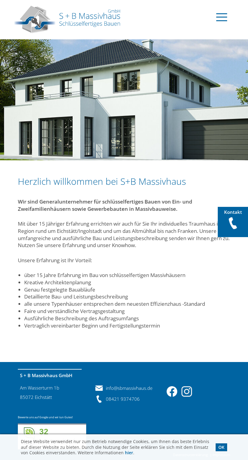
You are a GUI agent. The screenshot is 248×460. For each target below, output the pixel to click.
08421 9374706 (123, 399)
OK (221, 447)
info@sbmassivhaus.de (129, 388)
